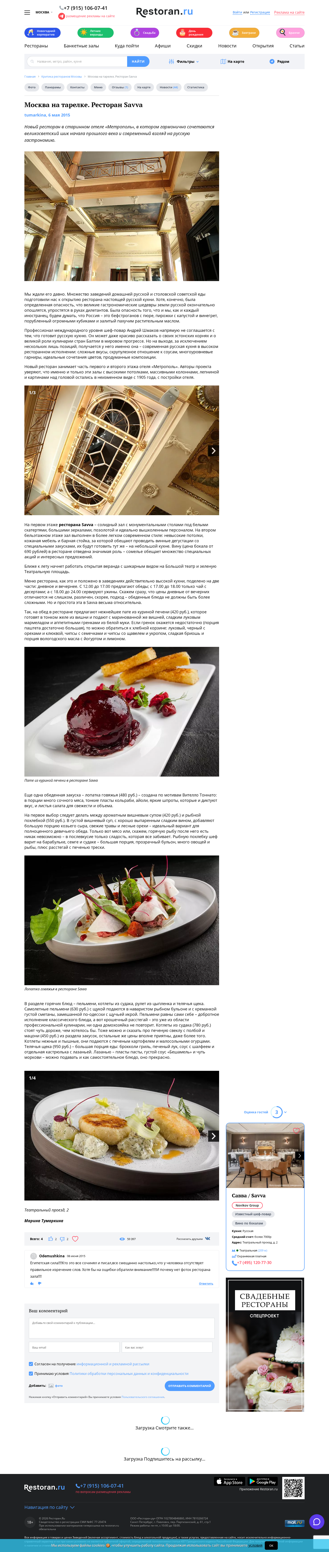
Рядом (283, 61)
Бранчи (289, 32)
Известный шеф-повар (253, 1214)
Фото (32, 87)
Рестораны (36, 46)
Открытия (263, 46)
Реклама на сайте (289, 12)
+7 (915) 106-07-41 (102, 1485)
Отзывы (120, 87)
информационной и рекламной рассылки (113, 1363)
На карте (236, 61)
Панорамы (53, 87)
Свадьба (144, 32)
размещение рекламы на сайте (90, 16)
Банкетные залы (81, 46)
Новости (227, 46)
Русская (248, 1231)
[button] (299, 1156)
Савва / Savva (249, 1195)
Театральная (248, 1250)
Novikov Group (247, 1205)
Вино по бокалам (249, 1223)
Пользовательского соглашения (143, 1397)
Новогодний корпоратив (41, 32)
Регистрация (260, 12)
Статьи (297, 46)
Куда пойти (127, 46)
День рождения (191, 32)
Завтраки (244, 32)
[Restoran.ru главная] (164, 13)
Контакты (77, 87)
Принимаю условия (111, 1373)
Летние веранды (91, 32)
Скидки (194, 46)
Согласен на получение (91, 1363)
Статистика (195, 87)
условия (255, 1545)
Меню (98, 87)
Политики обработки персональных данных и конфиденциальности (129, 1373)
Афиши (163, 46)
